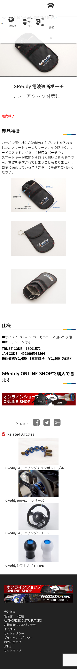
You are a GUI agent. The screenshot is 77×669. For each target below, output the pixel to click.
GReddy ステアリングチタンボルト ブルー (36, 468)
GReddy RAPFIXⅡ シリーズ (24, 500)
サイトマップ (12, 650)
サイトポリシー (14, 633)
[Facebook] (36, 422)
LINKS (7, 646)
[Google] (57, 422)
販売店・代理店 (14, 616)
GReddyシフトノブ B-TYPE (24, 565)
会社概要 (9, 612)
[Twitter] (47, 422)
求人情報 (9, 629)
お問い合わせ (12, 642)
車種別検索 (51, 27)
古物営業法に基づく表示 (20, 624)
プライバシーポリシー (18, 637)
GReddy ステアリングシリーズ (27, 533)
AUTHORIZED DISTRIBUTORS (23, 620)
